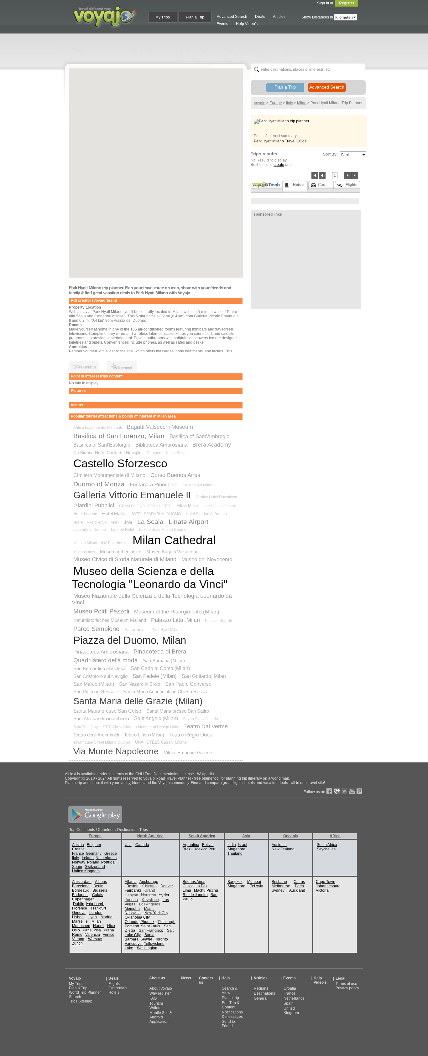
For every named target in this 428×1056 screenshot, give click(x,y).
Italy (289, 103)
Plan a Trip (285, 87)
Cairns (299, 881)
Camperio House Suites (167, 453)
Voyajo (259, 103)
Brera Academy (211, 445)
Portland (132, 926)
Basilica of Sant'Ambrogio (199, 436)
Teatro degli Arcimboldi (96, 734)
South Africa (327, 845)
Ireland (88, 858)
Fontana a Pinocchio (153, 485)
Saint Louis (150, 926)
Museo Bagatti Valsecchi (171, 551)
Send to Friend (228, 1023)
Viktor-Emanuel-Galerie (188, 752)
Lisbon (78, 917)
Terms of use (346, 984)
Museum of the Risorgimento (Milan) (176, 612)
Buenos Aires (194, 881)
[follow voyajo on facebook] (329, 793)
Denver (166, 886)
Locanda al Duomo (89, 529)
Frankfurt (98, 908)
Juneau (131, 899)
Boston (132, 886)
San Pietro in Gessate (95, 691)
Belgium (94, 845)
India (231, 845)
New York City (156, 913)
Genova (79, 912)
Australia (279, 845)
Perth (299, 886)
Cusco (188, 886)
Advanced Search (326, 87)
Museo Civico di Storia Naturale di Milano (124, 559)
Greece (110, 853)
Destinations (264, 993)
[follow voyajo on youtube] (352, 793)
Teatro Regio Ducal (191, 735)
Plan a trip (230, 998)
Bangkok (235, 881)
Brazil (187, 849)
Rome (77, 934)
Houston (148, 895)
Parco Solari (135, 629)
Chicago (149, 886)
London (95, 912)
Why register (160, 993)
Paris (87, 930)
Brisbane (279, 881)
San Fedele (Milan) (155, 676)
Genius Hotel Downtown (216, 497)
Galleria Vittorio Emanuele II (132, 495)
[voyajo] (104, 32)
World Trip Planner (85, 992)
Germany (94, 853)
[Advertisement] (216, 47)
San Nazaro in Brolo (139, 684)
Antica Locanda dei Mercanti (97, 427)
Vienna (78, 939)
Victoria (322, 890)
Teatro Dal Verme (206, 726)
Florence (79, 908)
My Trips (76, 984)
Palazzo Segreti (218, 620)
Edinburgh (95, 903)
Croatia (78, 849)
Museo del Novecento (206, 559)
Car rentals (117, 988)
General (261, 998)
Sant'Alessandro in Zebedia (101, 718)
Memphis (132, 908)
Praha (109, 930)
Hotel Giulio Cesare (219, 506)
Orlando (131, 922)
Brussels (99, 890)
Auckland (297, 890)
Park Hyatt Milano (167, 630)
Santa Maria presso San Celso (107, 711)
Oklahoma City (137, 917)
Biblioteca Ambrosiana (161, 445)
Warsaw (95, 939)
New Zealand (283, 849)
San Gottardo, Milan (204, 676)
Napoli (98, 926)
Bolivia (208, 845)
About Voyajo (160, 988)
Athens (101, 881)
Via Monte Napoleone (116, 751)
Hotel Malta (113, 513)
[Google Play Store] (95, 822)
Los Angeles (149, 904)
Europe (275, 103)
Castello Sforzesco (120, 463)
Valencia (92, 934)
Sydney (278, 890)
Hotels (113, 992)
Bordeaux (80, 890)
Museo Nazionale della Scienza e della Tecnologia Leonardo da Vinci (152, 599)
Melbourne (281, 886)
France (78, 853)
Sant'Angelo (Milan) (156, 718)
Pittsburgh (166, 922)
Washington (147, 948)
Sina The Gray (85, 727)
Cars (322, 184)
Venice (108, 934)
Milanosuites (84, 552)
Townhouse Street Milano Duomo (101, 742)
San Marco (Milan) (93, 684)
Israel (242, 845)
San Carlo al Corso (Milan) (160, 668)
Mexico (201, 849)
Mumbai (254, 881)
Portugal (108, 862)
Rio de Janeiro (195, 895)
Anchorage (148, 881)
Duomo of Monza (99, 484)
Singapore (236, 849)
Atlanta (131, 881)
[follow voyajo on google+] (337, 793)
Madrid (106, 917)
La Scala (150, 521)
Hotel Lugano (85, 513)
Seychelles (326, 849)
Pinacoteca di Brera (159, 651)
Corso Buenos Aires (175, 475)
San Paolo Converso (188, 684)
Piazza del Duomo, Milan (129, 640)
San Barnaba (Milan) (164, 660)
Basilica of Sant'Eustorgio (101, 445)
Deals (113, 978)
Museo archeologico (120, 551)
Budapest (80, 895)
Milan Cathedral (174, 540)
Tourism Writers (156, 1005)
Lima (187, 890)
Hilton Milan (187, 506)
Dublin (78, 904)
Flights (114, 984)
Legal (340, 978)
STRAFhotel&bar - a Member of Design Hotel (141, 727)
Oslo (76, 930)
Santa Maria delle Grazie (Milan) (138, 701)
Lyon (92, 917)
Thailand (235, 853)
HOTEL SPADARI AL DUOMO (155, 514)
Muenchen (81, 926)
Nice (111, 926)
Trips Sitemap (80, 1001)
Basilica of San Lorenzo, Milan (118, 435)
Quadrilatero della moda (105, 660)
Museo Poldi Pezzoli (101, 611)
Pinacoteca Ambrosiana (100, 652)
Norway (78, 862)
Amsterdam (81, 881)
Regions (261, 988)
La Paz (201, 886)
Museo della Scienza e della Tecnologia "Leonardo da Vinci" (149, 578)
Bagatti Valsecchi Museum (160, 427)
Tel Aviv (256, 886)
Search (75, 997)
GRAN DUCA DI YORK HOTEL (145, 506)
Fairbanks (133, 890)
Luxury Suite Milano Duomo (162, 529)
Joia (128, 522)
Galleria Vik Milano (198, 485)
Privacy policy (347, 988)
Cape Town (325, 881)
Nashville (133, 913)
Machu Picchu (206, 890)
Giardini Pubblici (93, 505)
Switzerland (95, 866)
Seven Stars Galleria (200, 719)
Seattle (146, 939)
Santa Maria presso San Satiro (177, 711)
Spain (77, 866)
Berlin (98, 886)
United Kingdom (86, 871)
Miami (149, 908)
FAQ (153, 998)
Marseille (80, 921)
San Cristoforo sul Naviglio (100, 676)
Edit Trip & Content (230, 1005)
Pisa (97, 930)
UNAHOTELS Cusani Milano (161, 742)
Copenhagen (83, 899)
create (279, 164)
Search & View (229, 990)
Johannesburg (328, 886)
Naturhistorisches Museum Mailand (109, 620)
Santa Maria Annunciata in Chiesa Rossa (165, 691)
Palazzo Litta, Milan (175, 620)
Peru (212, 849)
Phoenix (147, 922)
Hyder (164, 895)
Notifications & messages (232, 1014)
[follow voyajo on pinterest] (359, 793)
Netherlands (106, 858)
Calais (97, 895)
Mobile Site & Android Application (160, 1017)
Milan (301, 103)
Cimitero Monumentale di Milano (109, 475)
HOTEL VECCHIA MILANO (96, 522)
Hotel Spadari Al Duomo (206, 514)
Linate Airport (188, 521)
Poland (93, 862)
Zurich (77, 943)
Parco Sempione (96, 628)
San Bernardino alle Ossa (99, 668)
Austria (78, 845)
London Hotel (122, 529)
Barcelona (81, 886)
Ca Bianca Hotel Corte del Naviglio (107, 452)
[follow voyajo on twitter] (344, 793)
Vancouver (134, 943)
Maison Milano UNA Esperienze (100, 543)
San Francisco (151, 930)
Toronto (161, 939)
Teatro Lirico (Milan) (144, 734)
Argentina (191, 845)
